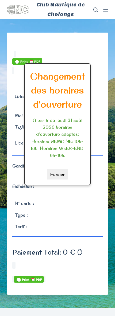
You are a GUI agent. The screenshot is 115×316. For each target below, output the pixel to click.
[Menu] (105, 9)
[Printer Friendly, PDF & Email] (27, 61)
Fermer (57, 174)
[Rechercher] (95, 9)
